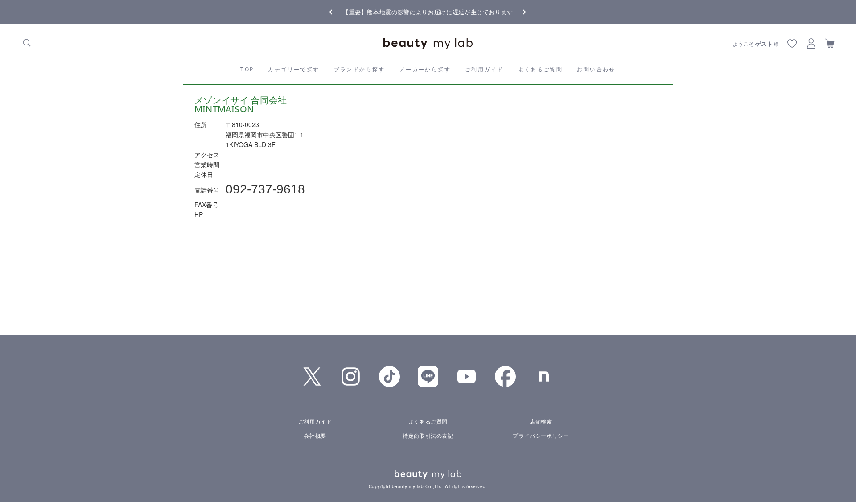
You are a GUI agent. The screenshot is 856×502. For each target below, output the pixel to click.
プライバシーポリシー (541, 435)
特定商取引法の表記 (428, 435)
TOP (247, 69)
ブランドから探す (359, 69)
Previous (338, 11)
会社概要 (315, 435)
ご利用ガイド (484, 69)
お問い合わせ (596, 69)
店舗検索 (541, 421)
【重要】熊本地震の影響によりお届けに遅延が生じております (428, 12)
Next (517, 11)
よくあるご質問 (540, 69)
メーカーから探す (425, 69)
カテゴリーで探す (293, 69)
